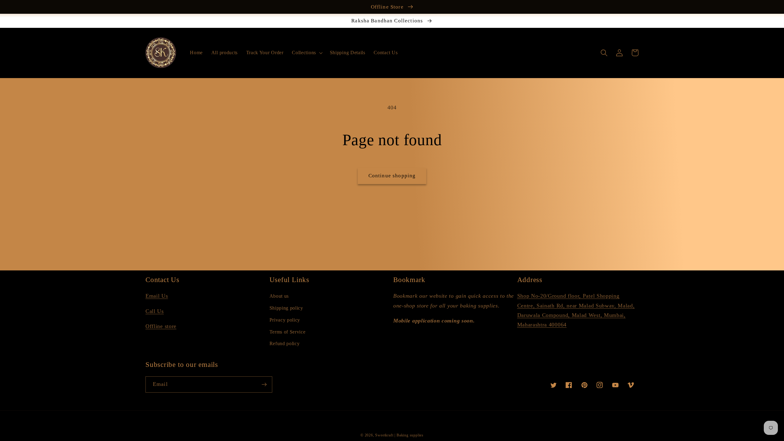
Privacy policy (285, 319)
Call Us (154, 311)
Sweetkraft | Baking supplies (399, 435)
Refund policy (285, 343)
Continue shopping (392, 176)
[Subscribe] (264, 384)
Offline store (160, 326)
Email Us (156, 296)
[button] (307, 52)
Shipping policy (286, 308)
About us (279, 296)
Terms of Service (288, 331)
